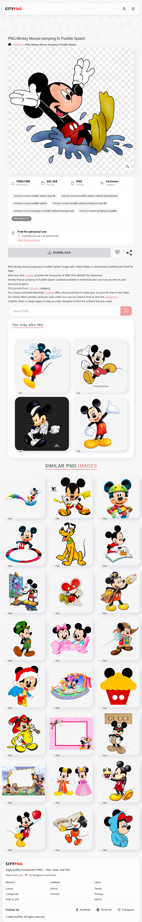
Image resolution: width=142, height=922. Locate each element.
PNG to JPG (12, 899)
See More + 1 (21, 218)
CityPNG (29, 275)
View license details (28, 240)
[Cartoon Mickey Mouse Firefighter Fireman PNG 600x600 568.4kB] (23, 733)
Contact (55, 894)
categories (111, 297)
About (54, 888)
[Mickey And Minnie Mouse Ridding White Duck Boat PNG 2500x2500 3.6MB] (70, 686)
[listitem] (83, 910)
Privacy (99, 894)
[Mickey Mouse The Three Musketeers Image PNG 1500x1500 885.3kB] (118, 638)
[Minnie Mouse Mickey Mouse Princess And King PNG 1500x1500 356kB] (70, 781)
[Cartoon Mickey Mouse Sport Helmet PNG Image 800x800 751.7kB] (118, 496)
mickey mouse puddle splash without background (89, 195)
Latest (9, 888)
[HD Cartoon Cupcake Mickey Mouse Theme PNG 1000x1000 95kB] (118, 686)
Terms (98, 888)
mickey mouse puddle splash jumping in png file (80, 203)
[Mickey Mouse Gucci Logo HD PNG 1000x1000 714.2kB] (118, 733)
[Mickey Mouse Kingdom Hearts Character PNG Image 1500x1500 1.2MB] (70, 496)
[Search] (124, 9)
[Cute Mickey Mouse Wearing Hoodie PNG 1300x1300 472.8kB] (118, 828)
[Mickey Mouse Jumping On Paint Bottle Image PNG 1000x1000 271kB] (23, 496)
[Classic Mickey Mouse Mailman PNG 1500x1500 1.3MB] (118, 591)
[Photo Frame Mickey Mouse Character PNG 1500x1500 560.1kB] (23, 544)
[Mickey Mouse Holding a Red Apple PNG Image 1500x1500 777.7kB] (23, 828)
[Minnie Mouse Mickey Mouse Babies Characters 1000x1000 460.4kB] (70, 638)
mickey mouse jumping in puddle (98, 210)
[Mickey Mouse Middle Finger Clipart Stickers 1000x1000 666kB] (70, 591)
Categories (12, 894)
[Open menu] (133, 9)
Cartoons (112, 181)
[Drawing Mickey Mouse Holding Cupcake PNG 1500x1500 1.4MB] (118, 781)
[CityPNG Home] (13, 8)
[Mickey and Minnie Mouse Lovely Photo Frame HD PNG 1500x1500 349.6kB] (70, 733)
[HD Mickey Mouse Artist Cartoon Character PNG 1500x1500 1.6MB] (23, 591)
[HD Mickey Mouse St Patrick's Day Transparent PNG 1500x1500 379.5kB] (23, 638)
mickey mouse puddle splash (30, 203)
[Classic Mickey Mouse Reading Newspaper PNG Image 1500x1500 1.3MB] (70, 828)
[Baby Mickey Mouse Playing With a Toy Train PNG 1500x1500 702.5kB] (23, 686)
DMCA (98, 899)
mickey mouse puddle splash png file (35, 195)
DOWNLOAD (62, 252)
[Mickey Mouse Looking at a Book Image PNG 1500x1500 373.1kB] (118, 544)
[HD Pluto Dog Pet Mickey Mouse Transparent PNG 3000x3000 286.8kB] (70, 544)
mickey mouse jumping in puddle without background (44, 210)
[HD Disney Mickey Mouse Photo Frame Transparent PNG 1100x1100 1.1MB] (23, 781)
